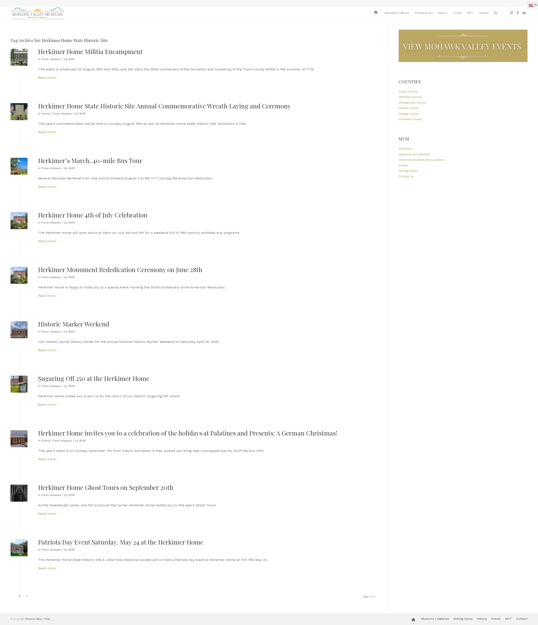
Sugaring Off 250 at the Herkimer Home (93, 378)
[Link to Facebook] (518, 12)
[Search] (495, 13)
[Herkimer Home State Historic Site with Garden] (19, 220)
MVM (71, 59)
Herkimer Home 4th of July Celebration (93, 215)
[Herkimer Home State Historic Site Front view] (19, 547)
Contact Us (406, 176)
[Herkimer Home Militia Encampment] (19, 57)
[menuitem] (376, 13)
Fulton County (408, 91)
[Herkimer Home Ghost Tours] (19, 493)
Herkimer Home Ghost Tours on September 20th (105, 487)
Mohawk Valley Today (37, 619)
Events (46, 113)
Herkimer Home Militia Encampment (90, 51)
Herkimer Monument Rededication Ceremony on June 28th (120, 269)
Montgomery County (412, 102)
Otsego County (409, 113)
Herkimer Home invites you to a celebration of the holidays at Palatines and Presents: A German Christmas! (187, 433)
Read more (47, 78)
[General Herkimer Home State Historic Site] (19, 166)
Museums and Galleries (414, 154)
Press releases (51, 59)
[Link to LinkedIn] (524, 12)
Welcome (405, 148)
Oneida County (408, 108)
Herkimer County (410, 97)
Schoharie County (410, 119)
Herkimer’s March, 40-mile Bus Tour (90, 160)
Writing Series (408, 170)
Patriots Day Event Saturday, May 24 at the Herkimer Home (120, 542)
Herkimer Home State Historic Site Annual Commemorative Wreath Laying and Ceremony (164, 106)
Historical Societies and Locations (421, 159)
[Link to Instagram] (511, 12)
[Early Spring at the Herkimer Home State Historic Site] (19, 329)
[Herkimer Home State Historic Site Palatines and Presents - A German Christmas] (19, 438)
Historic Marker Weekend (73, 324)
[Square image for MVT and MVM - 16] (19, 384)
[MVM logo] (37, 13)
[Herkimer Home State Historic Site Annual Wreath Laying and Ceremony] (19, 111)
